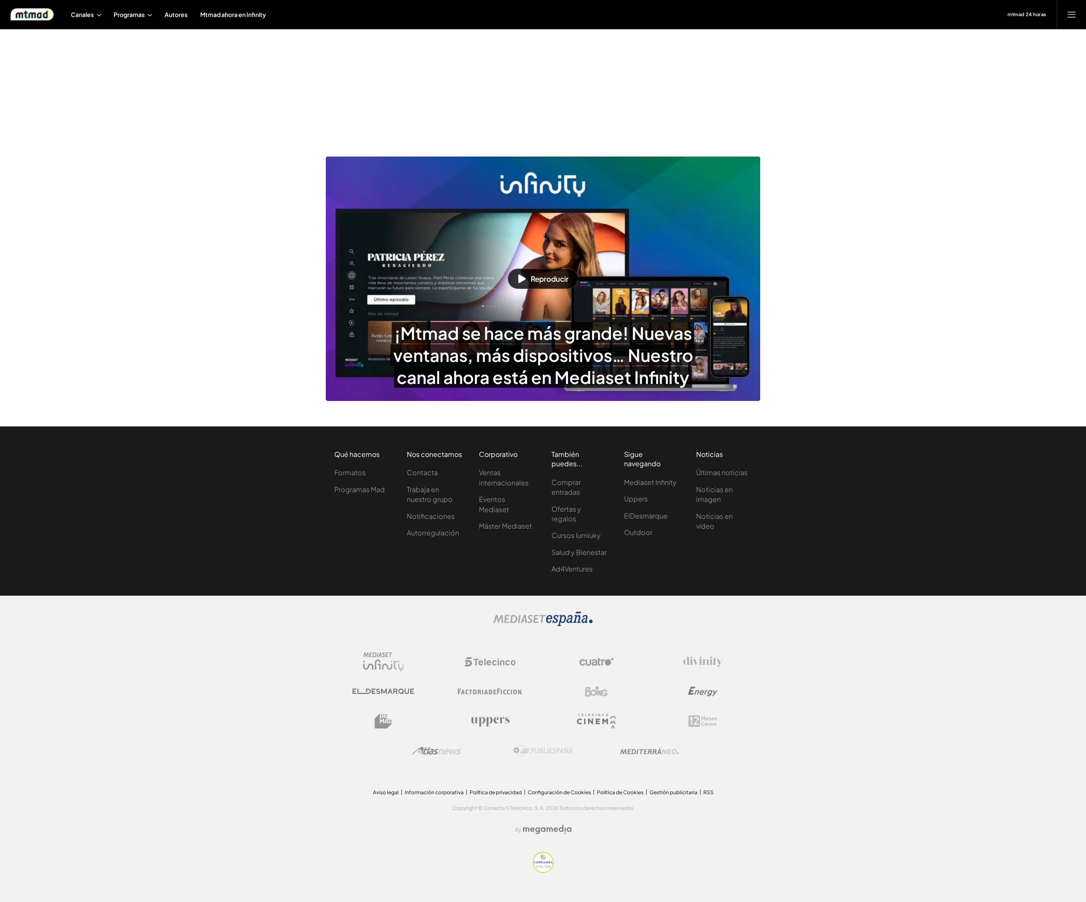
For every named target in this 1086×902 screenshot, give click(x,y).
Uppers (636, 498)
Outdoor (638, 532)
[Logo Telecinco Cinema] (596, 721)
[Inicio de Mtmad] (32, 14)
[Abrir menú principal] (1071, 14)
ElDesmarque (646, 515)
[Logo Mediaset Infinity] (383, 661)
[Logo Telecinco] (490, 661)
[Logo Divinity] (702, 661)
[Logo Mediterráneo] (649, 751)
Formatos (350, 472)
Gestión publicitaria (673, 792)
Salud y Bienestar (579, 552)
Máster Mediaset (505, 525)
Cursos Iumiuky (576, 535)
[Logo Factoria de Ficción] (490, 691)
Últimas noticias (721, 472)
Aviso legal (386, 792)
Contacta (422, 472)
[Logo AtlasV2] (437, 751)
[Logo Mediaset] (543, 623)
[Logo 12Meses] (703, 721)
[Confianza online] (543, 870)
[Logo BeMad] (383, 721)
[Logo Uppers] (490, 721)
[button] (543, 279)
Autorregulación (433, 532)
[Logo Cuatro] (596, 661)
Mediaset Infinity (650, 482)
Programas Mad (359, 489)
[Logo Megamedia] (547, 829)
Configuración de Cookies (559, 792)
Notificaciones (431, 516)
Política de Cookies (620, 792)
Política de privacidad (496, 792)
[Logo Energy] (703, 691)
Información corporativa (434, 792)
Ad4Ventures (572, 568)
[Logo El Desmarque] (383, 691)
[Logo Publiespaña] (543, 751)
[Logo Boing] (596, 691)
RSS (708, 792)
